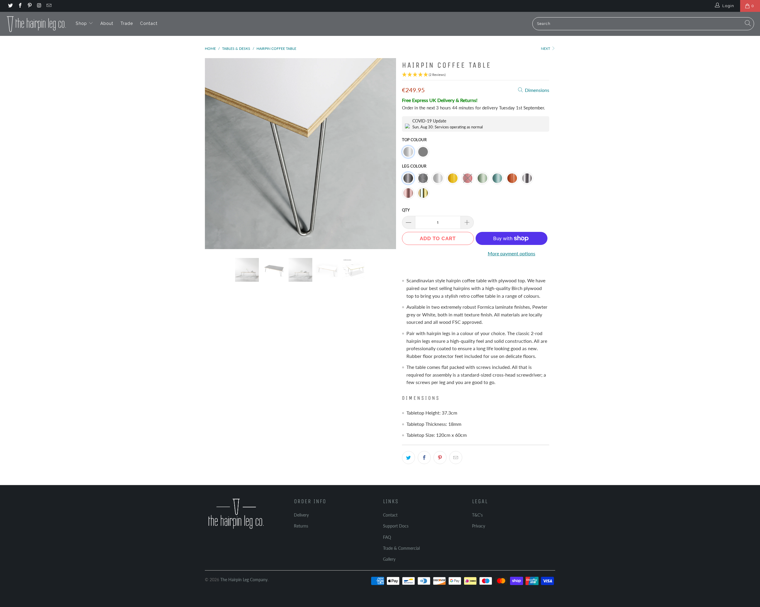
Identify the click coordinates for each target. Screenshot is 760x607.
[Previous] (215, 153)
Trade (127, 23)
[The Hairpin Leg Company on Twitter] (10, 6)
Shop (82, 23)
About (106, 23)
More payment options (511, 253)
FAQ (387, 537)
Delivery (301, 514)
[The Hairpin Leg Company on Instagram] (39, 6)
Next (546, 48)
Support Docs (395, 525)
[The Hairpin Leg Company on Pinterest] (29, 6)
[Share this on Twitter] (408, 457)
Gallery (389, 559)
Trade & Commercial (401, 548)
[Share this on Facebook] (424, 457)
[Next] (385, 153)
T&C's (477, 514)
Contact (149, 23)
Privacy (478, 525)
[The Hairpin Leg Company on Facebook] (19, 6)
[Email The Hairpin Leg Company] (48, 6)
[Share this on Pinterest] (439, 457)
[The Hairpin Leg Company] (36, 24)
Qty (406, 210)
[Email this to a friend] (455, 457)
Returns (301, 525)
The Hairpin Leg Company (243, 579)
